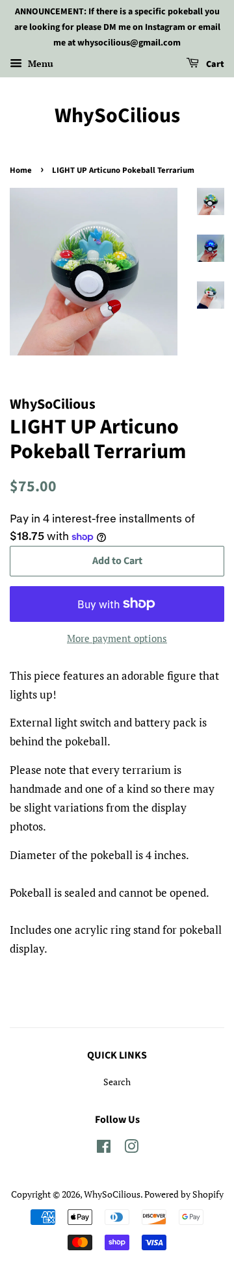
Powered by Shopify (184, 1194)
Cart (214, 64)
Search (117, 1081)
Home (21, 170)
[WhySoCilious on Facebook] (103, 1148)
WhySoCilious (117, 115)
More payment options (117, 638)
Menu (39, 64)
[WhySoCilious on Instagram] (131, 1148)
